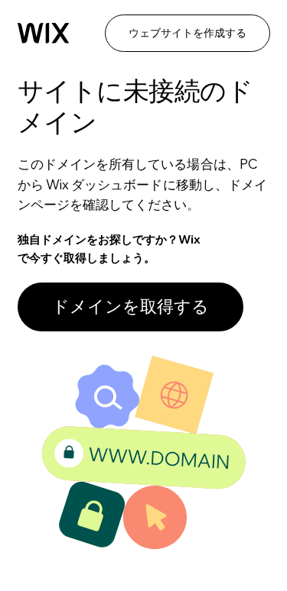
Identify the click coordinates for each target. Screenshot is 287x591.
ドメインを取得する (130, 306)
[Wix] (44, 33)
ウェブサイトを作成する (187, 33)
